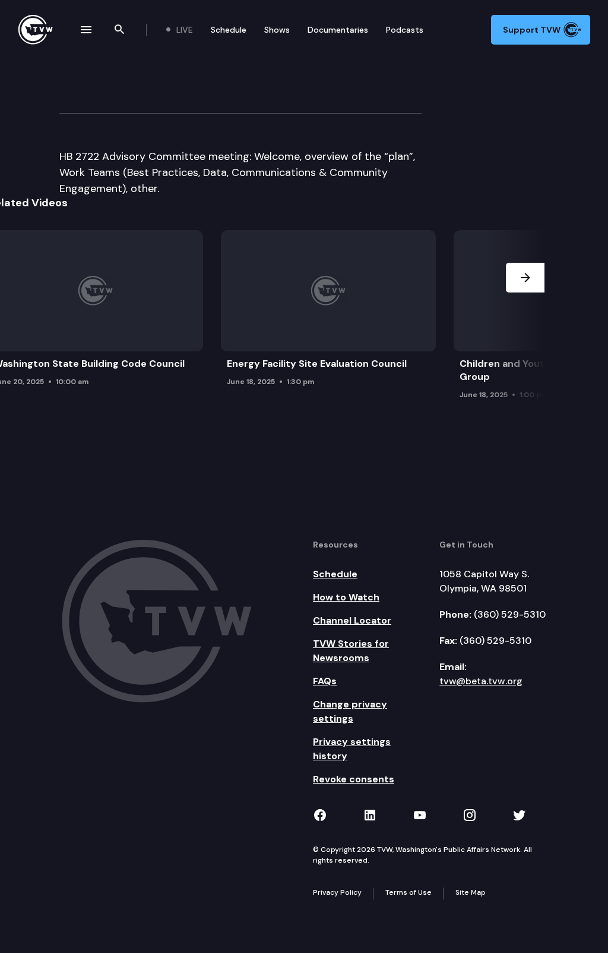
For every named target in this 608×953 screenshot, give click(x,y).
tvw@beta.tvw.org (480, 681)
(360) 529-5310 (510, 614)
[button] (525, 318)
